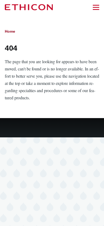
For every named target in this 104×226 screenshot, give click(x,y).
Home (10, 31)
